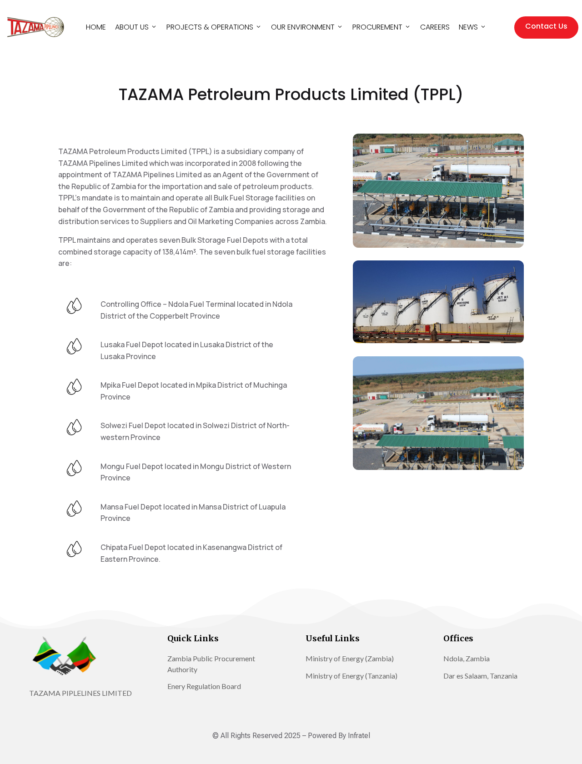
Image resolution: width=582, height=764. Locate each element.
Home (96, 27)
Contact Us (546, 26)
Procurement (377, 27)
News (468, 27)
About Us (132, 27)
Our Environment (303, 27)
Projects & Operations (209, 27)
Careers (435, 27)
